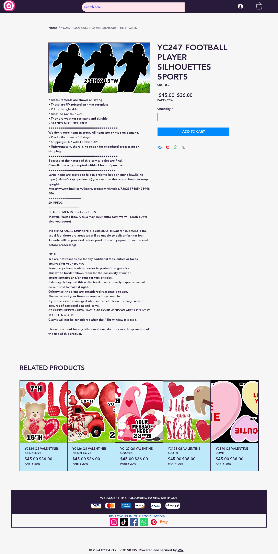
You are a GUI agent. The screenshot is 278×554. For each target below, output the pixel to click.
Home (53, 28)
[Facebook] (134, 522)
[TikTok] (124, 522)
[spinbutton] (167, 117)
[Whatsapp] (144, 522)
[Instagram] (114, 522)
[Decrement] (161, 117)
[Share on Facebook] (160, 147)
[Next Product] (264, 425)
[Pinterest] (154, 522)
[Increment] (172, 117)
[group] (139, 425)
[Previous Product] (13, 425)
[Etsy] (164, 522)
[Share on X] (183, 147)
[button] (259, 6)
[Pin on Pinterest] (167, 147)
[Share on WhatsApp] (175, 147)
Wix (181, 550)
